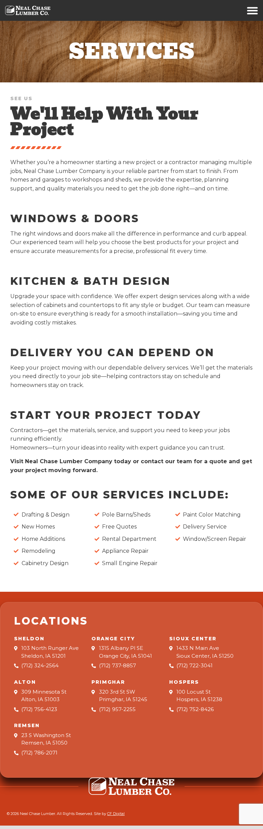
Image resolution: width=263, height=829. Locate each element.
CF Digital (116, 813)
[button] (252, 10)
